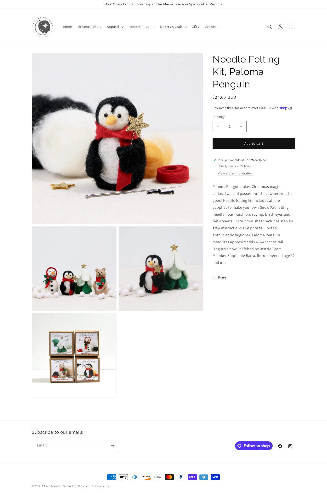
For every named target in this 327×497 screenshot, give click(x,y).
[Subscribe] (112, 445)
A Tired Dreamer (52, 486)
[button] (115, 27)
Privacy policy (100, 485)
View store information (235, 173)
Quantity (219, 117)
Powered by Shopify (74, 486)
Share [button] (221, 277)
